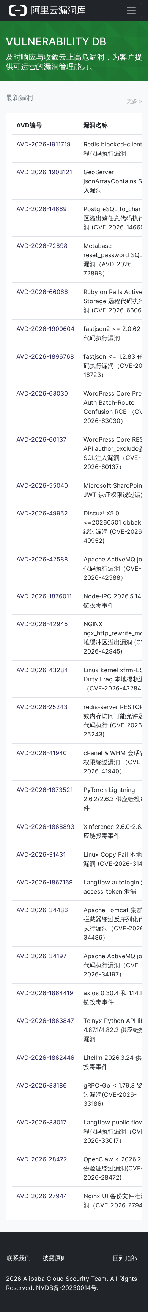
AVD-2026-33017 (41, 1122)
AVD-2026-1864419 (44, 993)
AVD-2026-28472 (41, 1159)
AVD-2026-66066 (42, 292)
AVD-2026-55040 (42, 485)
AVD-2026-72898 (42, 246)
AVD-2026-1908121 (44, 172)
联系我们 (18, 1258)
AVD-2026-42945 (42, 624)
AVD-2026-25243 (42, 707)
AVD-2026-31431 (41, 854)
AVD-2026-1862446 (45, 1057)
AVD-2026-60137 (41, 439)
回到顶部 (125, 1258)
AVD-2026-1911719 (43, 144)
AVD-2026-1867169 (44, 882)
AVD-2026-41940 (41, 753)
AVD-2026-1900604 (45, 328)
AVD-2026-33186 (41, 1085)
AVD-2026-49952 (42, 513)
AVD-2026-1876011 (44, 596)
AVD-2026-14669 (41, 209)
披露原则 (55, 1258)
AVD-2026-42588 (42, 559)
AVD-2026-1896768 (45, 356)
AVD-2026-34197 (41, 956)
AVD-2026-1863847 (45, 1020)
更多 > (134, 101)
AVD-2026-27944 (41, 1196)
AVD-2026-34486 (42, 910)
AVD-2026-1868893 (45, 826)
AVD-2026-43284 (42, 670)
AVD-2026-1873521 (44, 790)
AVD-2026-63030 (42, 393)
